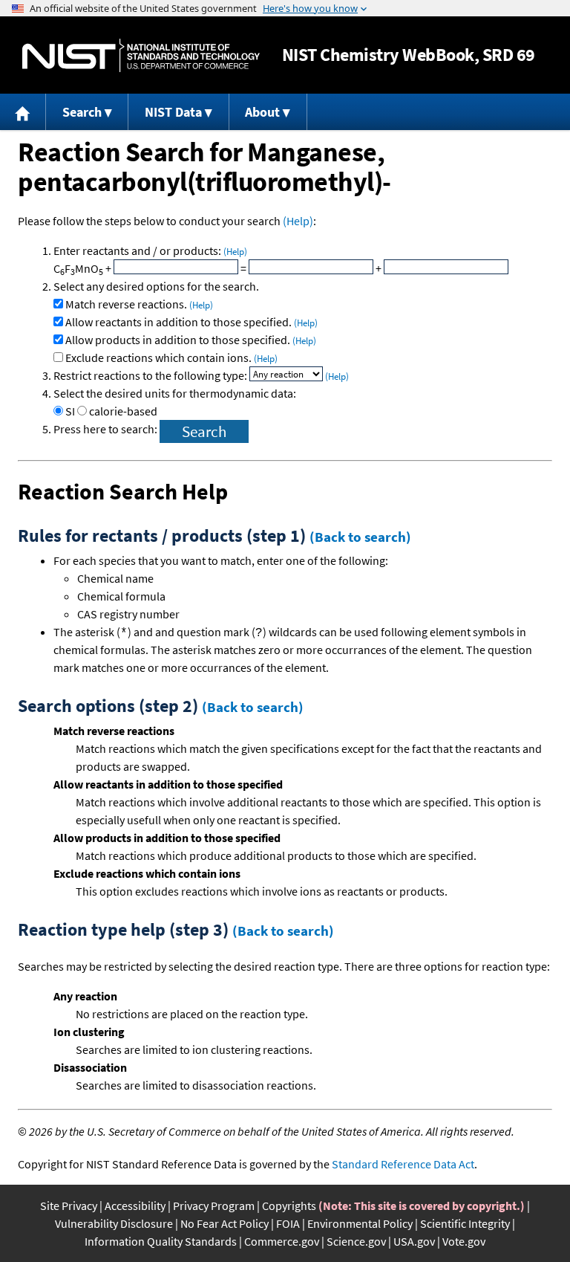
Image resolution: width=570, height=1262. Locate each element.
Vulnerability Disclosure (114, 1223)
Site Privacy (68, 1205)
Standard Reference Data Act (403, 1163)
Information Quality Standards (161, 1241)
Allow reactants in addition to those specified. (191, 321)
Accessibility (135, 1205)
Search (82, 111)
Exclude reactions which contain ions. (171, 357)
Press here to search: (106, 428)
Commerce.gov (281, 1241)
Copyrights (289, 1205)
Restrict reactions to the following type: (151, 375)
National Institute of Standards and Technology (141, 55)
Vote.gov (463, 1241)
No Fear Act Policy (224, 1223)
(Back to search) (360, 537)
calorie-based (123, 411)
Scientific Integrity (465, 1223)
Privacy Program (214, 1205)
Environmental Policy (360, 1223)
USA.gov (414, 1241)
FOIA (288, 1223)
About (262, 111)
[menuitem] (23, 112)
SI (70, 411)
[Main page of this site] (23, 112)
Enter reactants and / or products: (150, 250)
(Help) (298, 220)
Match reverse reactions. (139, 304)
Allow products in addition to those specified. (190, 339)
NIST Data (173, 111)
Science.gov (356, 1241)
